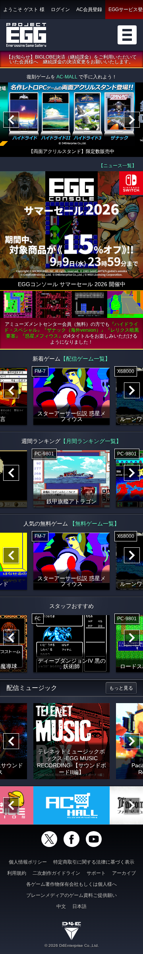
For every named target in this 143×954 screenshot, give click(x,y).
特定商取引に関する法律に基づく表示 (93, 862)
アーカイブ (124, 873)
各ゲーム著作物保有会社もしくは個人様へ (71, 884)
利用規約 (16, 873)
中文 (61, 906)
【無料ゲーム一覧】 (95, 523)
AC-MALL (66, 77)
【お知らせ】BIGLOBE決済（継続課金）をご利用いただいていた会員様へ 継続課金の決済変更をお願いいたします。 (71, 59)
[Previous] (11, 120)
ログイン (60, 9)
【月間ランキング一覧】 (91, 441)
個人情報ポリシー (28, 862)
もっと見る (121, 688)
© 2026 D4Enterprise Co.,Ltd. (71, 945)
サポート (96, 873)
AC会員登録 (89, 9)
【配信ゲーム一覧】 (85, 359)
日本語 (79, 906)
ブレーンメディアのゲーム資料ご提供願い (71, 895)
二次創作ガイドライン (56, 873)
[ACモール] (71, 805)
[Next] (132, 120)
